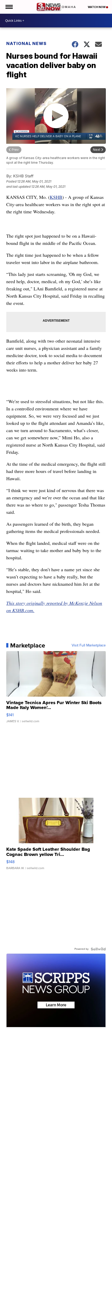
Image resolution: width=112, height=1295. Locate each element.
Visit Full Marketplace (89, 645)
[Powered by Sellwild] (98, 949)
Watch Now (97, 7)
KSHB (56, 197)
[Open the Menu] (9, 6)
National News (26, 43)
